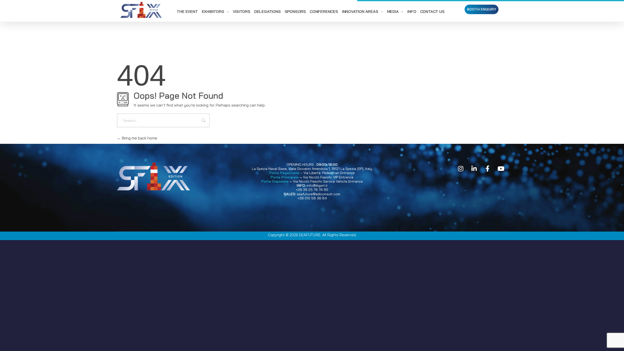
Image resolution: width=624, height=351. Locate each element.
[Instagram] (461, 169)
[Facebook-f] (487, 169)
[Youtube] (501, 169)
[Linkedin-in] (474, 169)
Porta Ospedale (275, 181)
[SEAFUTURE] (141, 10)
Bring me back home (139, 138)
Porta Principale (285, 177)
